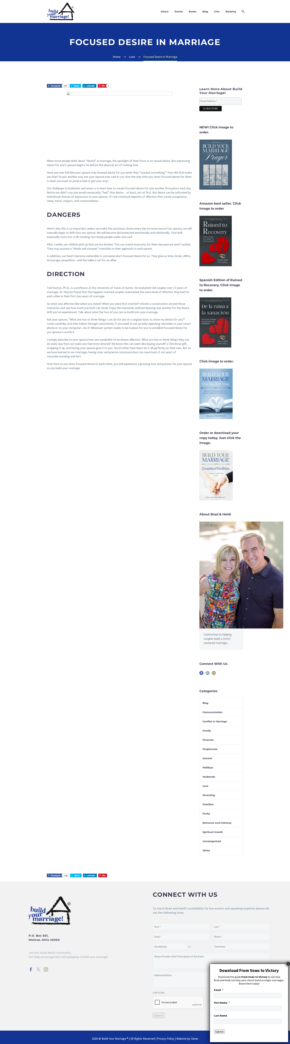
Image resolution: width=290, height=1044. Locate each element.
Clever (194, 1038)
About (164, 11)
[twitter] (208, 674)
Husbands (209, 776)
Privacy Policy (165, 1038)
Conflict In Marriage (215, 721)
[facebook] (201, 674)
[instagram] (214, 674)
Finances (208, 739)
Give (217, 11)
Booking (231, 11)
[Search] (242, 11)
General (207, 758)
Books (192, 11)
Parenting (209, 795)
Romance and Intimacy (217, 822)
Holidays (208, 767)
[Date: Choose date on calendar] (189, 946)
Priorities (208, 804)
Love (205, 785)
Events (179, 11)
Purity (206, 813)
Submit (158, 1015)
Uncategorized (212, 841)
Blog (205, 11)
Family (207, 730)
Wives (206, 850)
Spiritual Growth (213, 832)
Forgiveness (210, 749)
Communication (213, 712)
